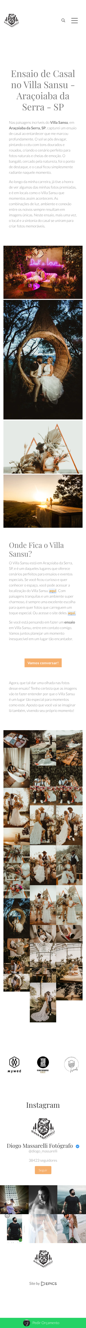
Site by (35, 1283)
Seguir (43, 1170)
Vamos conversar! (43, 663)
